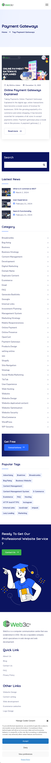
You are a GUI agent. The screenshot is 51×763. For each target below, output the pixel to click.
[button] (47, 721)
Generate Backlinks (11, 294)
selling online (8, 351)
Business (6, 247)
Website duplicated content (15, 403)
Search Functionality (22, 211)
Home (4, 32)
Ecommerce (7, 280)
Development (8, 261)
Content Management (12, 256)
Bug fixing (6, 242)
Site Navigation (9, 365)
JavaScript (23, 508)
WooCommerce (9, 417)
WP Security (8, 426)
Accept (25, 741)
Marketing (22, 513)
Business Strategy (10, 252)
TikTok (5, 379)
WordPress (7, 422)
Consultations (15, 447)
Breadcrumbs (8, 238)
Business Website (23, 480)
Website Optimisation (12, 408)
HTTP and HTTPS (11, 502)
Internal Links (8, 304)
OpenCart (6, 337)
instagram (27, 502)
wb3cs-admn (14, 85)
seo (3, 356)
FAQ (4, 289)
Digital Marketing (10, 266)
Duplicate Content (10, 275)
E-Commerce (38, 491)
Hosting (28, 497)
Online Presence (9, 332)
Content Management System (16, 491)
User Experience (20, 200)
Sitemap (6, 370)
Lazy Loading (8, 513)
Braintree (21, 475)
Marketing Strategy (11, 318)
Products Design (9, 346)
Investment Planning (11, 308)
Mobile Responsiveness (13, 323)
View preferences (25, 754)
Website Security (10, 412)
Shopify (5, 360)
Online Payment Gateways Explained (22, 92)
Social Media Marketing (12, 374)
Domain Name (8, 271)
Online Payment (9, 327)
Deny (25, 747)
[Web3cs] (8, 4)
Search (9, 157)
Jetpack (35, 508)
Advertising (8, 475)
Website (6, 393)
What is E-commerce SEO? (24, 189)
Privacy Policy (25, 760)
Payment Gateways (11, 341)
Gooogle (6, 299)
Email (4, 285)
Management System (12, 313)
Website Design (9, 398)
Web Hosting (8, 389)
